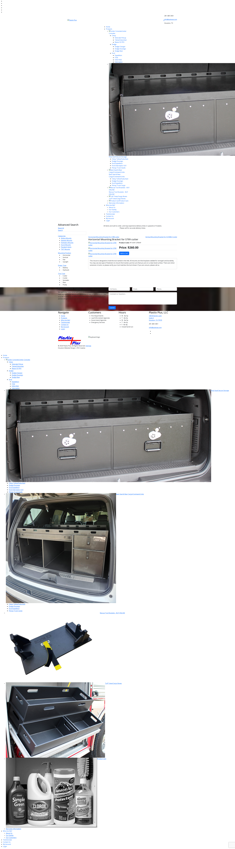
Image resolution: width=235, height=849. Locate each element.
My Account (110, 218)
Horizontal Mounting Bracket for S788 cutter (103, 237)
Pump (65, 285)
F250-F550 (118, 60)
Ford (113, 53)
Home (108, 27)
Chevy (114, 36)
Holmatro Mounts (68, 243)
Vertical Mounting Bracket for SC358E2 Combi (161, 237)
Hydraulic (67, 270)
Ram (65, 282)
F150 (116, 58)
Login (108, 221)
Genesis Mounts (67, 240)
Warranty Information (116, 203)
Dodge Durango (120, 49)
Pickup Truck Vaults (118, 168)
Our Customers (114, 212)
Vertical (66, 257)
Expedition (118, 55)
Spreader (67, 280)
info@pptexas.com (170, 19)
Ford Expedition (117, 163)
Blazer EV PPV (119, 42)
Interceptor (119, 62)
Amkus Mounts (67, 238)
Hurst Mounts (67, 245)
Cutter (66, 276)
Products (109, 29)
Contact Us (109, 216)
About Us (112, 207)
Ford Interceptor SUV (119, 166)
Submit (112, 308)
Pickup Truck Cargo (118, 185)
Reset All (61, 228)
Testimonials (110, 214)
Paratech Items (67, 247)
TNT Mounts (66, 249)
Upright (66, 262)
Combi (65, 278)
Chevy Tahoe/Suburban (120, 159)
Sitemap (88, 346)
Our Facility (112, 210)
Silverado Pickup (120, 38)
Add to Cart (124, 253)
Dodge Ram (119, 51)
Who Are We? (110, 205)
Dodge (114, 44)
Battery (66, 268)
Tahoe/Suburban (121, 40)
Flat (64, 260)
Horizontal (67, 255)
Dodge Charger (120, 47)
